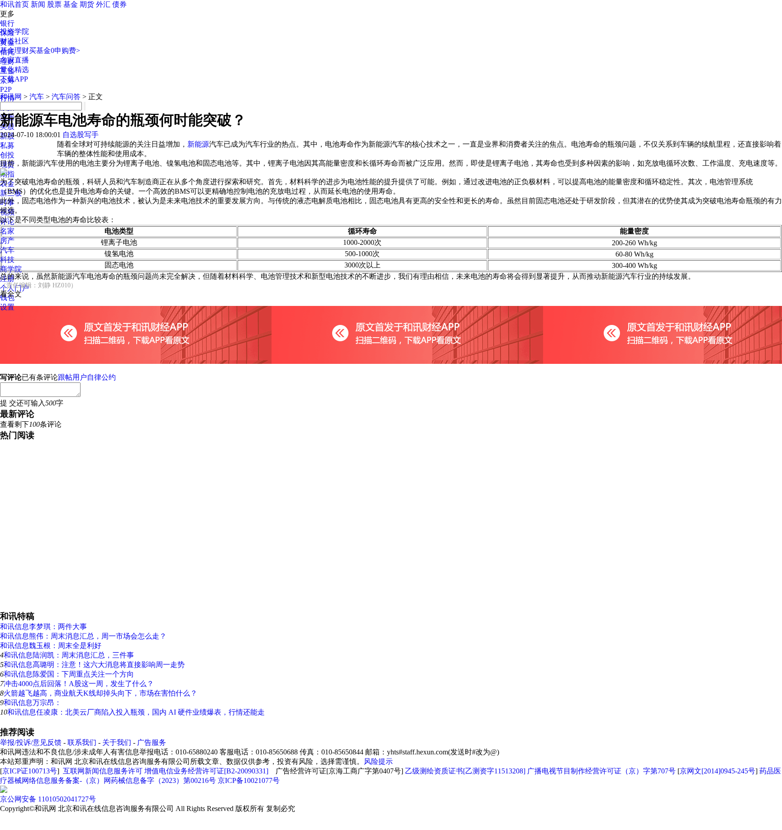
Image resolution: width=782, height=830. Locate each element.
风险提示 (378, 761)
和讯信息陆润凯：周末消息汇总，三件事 (69, 655)
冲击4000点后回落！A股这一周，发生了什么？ (79, 683)
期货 (87, 4)
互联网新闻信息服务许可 (103, 771)
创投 (7, 155)
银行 (7, 23)
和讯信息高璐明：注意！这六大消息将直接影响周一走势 (94, 664)
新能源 (198, 144)
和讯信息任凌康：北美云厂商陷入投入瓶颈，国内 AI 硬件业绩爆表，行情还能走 (136, 712)
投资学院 (14, 31)
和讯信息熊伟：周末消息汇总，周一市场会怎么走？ (83, 636)
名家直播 (14, 60)
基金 (70, 4)
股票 (54, 4)
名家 (7, 231)
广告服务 (151, 742)
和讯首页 (14, 4)
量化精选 (14, 69)
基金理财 (14, 50)
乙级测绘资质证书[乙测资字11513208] (465, 771)
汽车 (7, 250)
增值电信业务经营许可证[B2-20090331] (206, 771)
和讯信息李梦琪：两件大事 (43, 626)
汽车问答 (66, 96)
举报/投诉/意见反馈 (31, 742)
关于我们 (116, 742)
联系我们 (81, 742)
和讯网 (11, 96)
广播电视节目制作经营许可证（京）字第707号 (601, 771)
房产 (7, 240)
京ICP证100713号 (29, 771)
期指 (7, 174)
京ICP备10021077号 (249, 780)
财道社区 (14, 41)
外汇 (103, 4)
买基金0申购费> (54, 50)
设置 (7, 307)
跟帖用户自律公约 (87, 377)
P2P (6, 89)
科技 (7, 259)
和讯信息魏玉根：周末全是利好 (50, 645)
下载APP (14, 79)
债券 (119, 4)
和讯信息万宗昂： (33, 702)
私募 (7, 145)
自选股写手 (80, 134)
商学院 (11, 269)
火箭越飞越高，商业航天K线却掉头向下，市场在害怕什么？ (100, 693)
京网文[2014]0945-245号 (717, 771)
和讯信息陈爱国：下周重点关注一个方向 (69, 674)
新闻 (38, 4)
